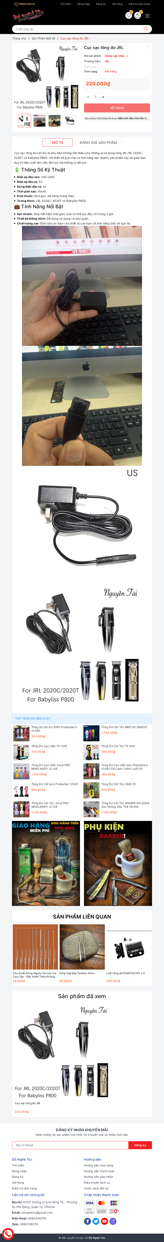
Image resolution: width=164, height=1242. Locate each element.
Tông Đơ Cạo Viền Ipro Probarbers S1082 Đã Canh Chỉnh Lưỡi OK (124, 766)
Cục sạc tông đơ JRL (28, 1103)
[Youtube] (104, 1221)
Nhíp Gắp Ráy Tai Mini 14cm (77, 973)
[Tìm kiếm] (146, 29)
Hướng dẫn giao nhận (98, 1176)
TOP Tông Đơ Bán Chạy (33, 718)
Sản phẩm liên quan (82, 917)
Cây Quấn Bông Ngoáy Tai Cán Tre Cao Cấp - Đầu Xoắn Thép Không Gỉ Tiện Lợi (34, 975)
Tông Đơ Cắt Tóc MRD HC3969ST (124, 727)
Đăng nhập (83, 3)
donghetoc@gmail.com (37, 1212)
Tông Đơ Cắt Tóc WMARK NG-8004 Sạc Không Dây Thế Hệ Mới (125, 804)
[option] (47, 78)
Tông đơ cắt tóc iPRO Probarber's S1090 (54, 728)
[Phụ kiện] (118, 863)
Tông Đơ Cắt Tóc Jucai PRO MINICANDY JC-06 (50, 804)
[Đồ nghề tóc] (28, 15)
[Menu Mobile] (148, 15)
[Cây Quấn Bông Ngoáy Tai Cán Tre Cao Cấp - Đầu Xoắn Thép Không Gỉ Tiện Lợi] (35, 947)
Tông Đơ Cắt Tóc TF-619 (118, 746)
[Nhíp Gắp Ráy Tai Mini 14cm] (82, 947)
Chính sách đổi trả (96, 1188)
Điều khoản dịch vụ (97, 1182)
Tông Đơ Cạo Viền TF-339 (49, 746)
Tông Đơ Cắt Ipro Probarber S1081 (54, 784)
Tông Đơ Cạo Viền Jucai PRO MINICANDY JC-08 (51, 766)
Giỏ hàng (117, 3)
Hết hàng (117, 108)
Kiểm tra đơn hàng (139, 3)
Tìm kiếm (65, 3)
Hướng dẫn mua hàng (98, 1165)
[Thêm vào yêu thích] (148, 47)
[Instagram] (112, 1221)
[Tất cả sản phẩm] (46, 863)
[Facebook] (87, 1221)
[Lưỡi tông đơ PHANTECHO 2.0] (129, 947)
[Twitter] (95, 1221)
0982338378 (26, 3)
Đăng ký (101, 3)
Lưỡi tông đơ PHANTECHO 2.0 (125, 973)
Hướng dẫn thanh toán (99, 1171)
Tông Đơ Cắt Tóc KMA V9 (118, 784)
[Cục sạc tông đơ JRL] (63, 1052)
